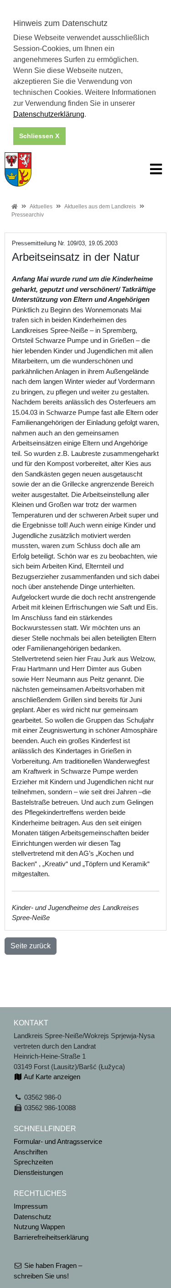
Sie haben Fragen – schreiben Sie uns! (48, 1271)
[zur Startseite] (18, 168)
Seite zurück (30, 946)
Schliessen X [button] (39, 136)
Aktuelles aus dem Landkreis (100, 206)
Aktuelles (41, 206)
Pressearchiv (27, 215)
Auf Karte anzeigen (51, 1077)
